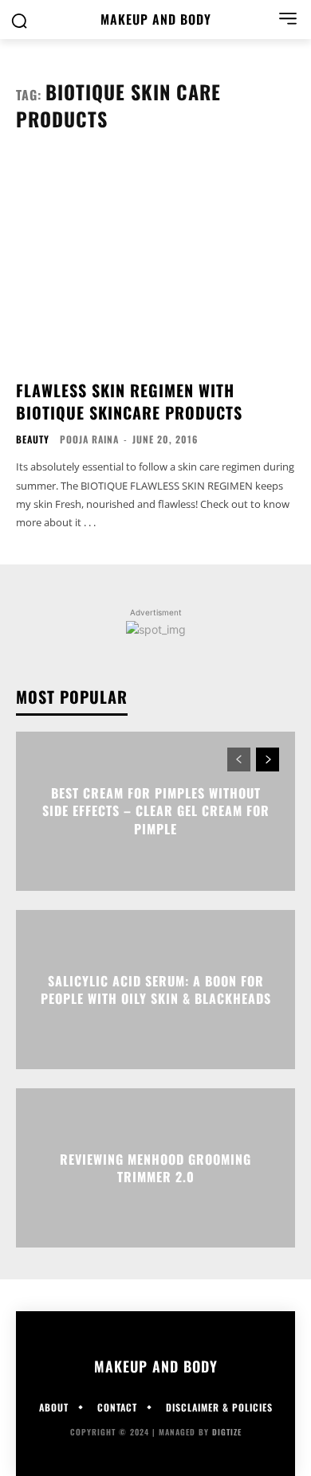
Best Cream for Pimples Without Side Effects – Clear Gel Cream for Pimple (156, 810)
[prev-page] (238, 759)
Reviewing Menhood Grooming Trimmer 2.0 (155, 1167)
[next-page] (267, 759)
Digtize (227, 1432)
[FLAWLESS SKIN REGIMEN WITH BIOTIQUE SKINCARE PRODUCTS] (155, 261)
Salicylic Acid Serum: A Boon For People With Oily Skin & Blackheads (156, 988)
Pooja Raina (89, 439)
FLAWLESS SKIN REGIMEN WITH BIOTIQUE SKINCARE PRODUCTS (129, 401)
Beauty (32, 439)
